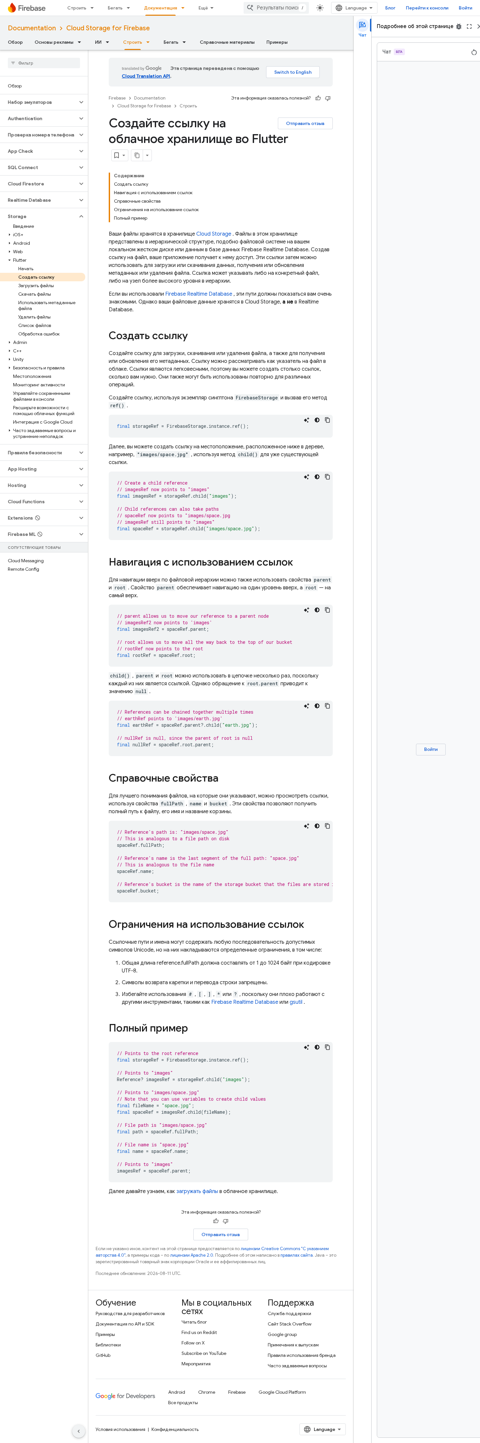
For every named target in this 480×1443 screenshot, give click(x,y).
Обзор (15, 42)
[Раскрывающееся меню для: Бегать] (130, 8)
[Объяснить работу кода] (306, 420)
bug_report (459, 26)
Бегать (115, 8)
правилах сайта (296, 1255)
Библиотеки (108, 1345)
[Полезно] (318, 98)
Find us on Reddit (199, 1332)
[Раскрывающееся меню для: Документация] (185, 8)
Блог (390, 8)
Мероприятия (196, 1364)
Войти (465, 8)
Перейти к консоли (427, 8)
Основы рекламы (54, 42)
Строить (76, 8)
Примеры (277, 42)
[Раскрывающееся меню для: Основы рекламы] (81, 42)
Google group (282, 1334)
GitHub (103, 1355)
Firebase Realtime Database (198, 294)
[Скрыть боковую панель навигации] (78, 1431)
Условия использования (120, 1429)
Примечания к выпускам (293, 1345)
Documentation (32, 28)
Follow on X (193, 1343)
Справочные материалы (227, 42)
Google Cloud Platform (282, 1392)
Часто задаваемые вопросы (297, 1366)
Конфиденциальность (175, 1429)
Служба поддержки (289, 1313)
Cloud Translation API (146, 76)
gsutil (296, 1002)
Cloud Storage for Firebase (108, 28)
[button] (38, 102)
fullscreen (469, 26)
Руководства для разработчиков (130, 1313)
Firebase (117, 98)
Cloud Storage (213, 234)
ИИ (98, 42)
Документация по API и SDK (125, 1324)
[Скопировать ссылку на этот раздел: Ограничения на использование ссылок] (310, 925)
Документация (160, 8)
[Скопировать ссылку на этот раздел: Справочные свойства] (225, 779)
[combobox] (276, 8)
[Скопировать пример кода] (327, 420)
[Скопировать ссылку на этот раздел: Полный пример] (196, 1029)
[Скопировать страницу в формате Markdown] (137, 155)
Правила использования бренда (302, 1355)
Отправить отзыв (305, 123)
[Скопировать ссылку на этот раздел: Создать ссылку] (194, 336)
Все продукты (183, 1402)
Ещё (203, 8)
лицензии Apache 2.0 (191, 1255)
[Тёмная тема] (317, 420)
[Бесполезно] (328, 98)
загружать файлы (197, 1191)
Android (176, 1392)
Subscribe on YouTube (204, 1353)
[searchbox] (44, 63)
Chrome (206, 1392)
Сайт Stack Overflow (290, 1324)
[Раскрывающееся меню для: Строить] (94, 8)
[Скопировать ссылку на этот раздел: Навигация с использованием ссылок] (299, 563)
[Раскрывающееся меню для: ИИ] (109, 42)
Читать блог (194, 1322)
